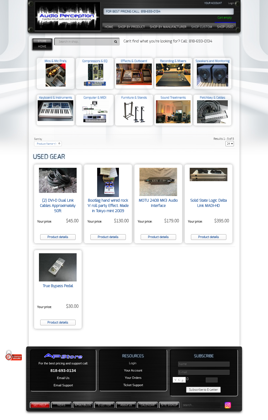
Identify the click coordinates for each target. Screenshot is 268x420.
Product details (58, 237)
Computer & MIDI (95, 97)
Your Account (133, 370)
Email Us (63, 378)
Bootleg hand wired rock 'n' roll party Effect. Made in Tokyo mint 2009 (108, 206)
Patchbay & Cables (212, 97)
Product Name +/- (47, 143)
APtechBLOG (83, 405)
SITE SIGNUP (169, 405)
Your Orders (133, 377)
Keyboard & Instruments (55, 97)
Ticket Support (133, 385)
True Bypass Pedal (58, 286)
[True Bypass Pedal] (58, 280)
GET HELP (40, 405)
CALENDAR (148, 405)
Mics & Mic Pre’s (55, 61)
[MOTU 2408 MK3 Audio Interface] (158, 195)
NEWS (61, 405)
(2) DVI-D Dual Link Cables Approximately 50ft (58, 206)
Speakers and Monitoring (212, 61)
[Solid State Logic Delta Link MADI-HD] (208, 180)
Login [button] (231, 3)
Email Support (63, 385)
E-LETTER (104, 405)
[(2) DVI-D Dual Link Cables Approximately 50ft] (58, 192)
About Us (126, 405)
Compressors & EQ (94, 61)
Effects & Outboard (134, 61)
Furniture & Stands (134, 97)
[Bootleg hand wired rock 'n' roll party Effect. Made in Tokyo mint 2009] (108, 196)
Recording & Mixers (173, 61)
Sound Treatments (173, 97)
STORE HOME (42, 43)
